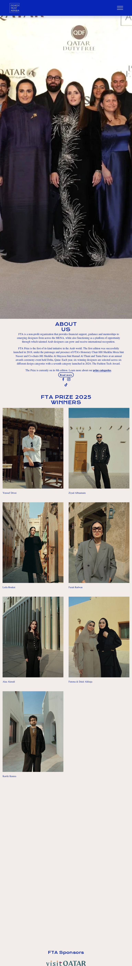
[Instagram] (68, 379)
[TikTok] (66, 384)
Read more (66, 375)
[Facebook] (63, 379)
